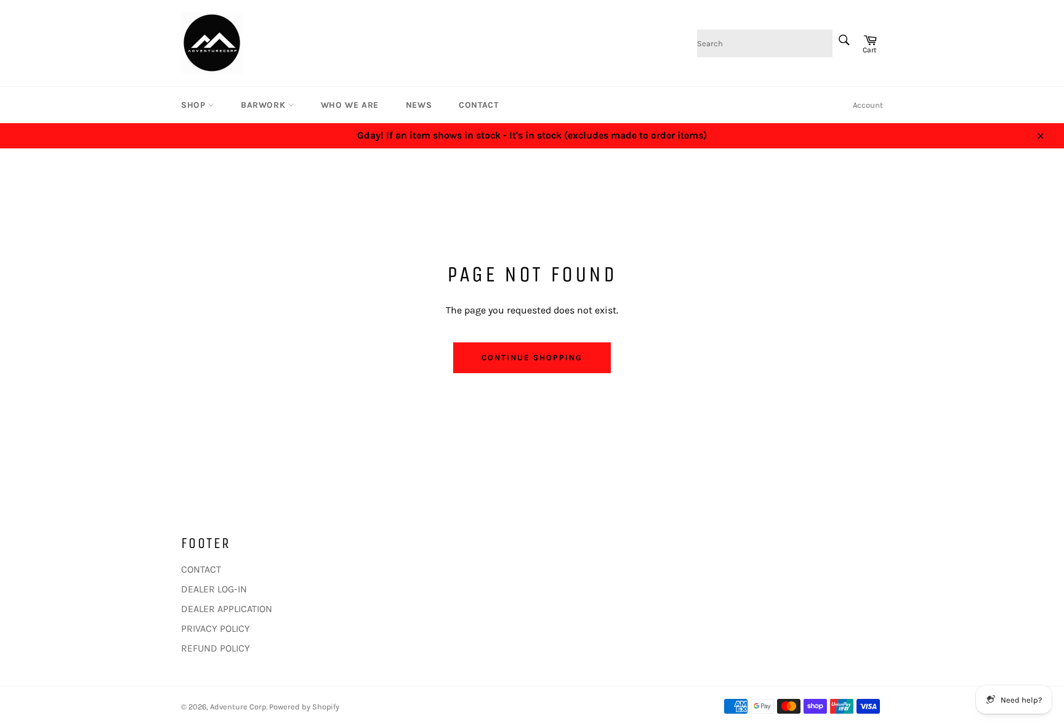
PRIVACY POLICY (215, 628)
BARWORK (264, 105)
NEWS (419, 105)
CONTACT (478, 105)
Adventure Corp (238, 706)
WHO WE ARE (350, 105)
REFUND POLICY (215, 648)
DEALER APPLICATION (226, 609)
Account (868, 105)
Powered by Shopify (304, 706)
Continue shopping (532, 357)
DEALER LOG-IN (214, 589)
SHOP (194, 105)
